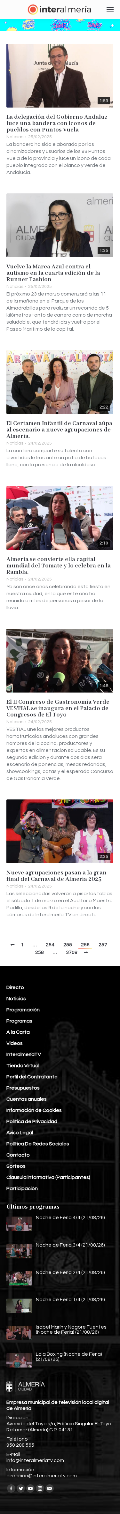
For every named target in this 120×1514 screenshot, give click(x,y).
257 (103, 944)
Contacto (18, 1155)
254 (50, 944)
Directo (15, 987)
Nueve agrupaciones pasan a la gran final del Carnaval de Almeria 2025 (56, 876)
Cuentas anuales (26, 1099)
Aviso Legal (19, 1132)
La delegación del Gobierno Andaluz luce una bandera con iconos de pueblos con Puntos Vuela (57, 123)
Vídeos (14, 1043)
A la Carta (18, 1032)
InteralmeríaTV (23, 1054)
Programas (19, 1020)
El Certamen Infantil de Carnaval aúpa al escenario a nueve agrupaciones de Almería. (59, 429)
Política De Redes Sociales (37, 1143)
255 (67, 944)
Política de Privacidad (31, 1121)
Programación (23, 1009)
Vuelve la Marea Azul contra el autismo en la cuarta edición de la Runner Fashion (53, 273)
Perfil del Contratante (32, 1076)
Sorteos (16, 1166)
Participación (22, 1188)
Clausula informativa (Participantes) (48, 1177)
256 (85, 944)
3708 (71, 952)
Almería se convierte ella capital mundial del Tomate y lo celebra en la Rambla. (58, 565)
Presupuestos (23, 1088)
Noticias (14, 137)
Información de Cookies (34, 1110)
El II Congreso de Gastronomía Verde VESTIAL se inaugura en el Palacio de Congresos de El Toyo (57, 708)
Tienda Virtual (22, 1065)
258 (39, 952)
